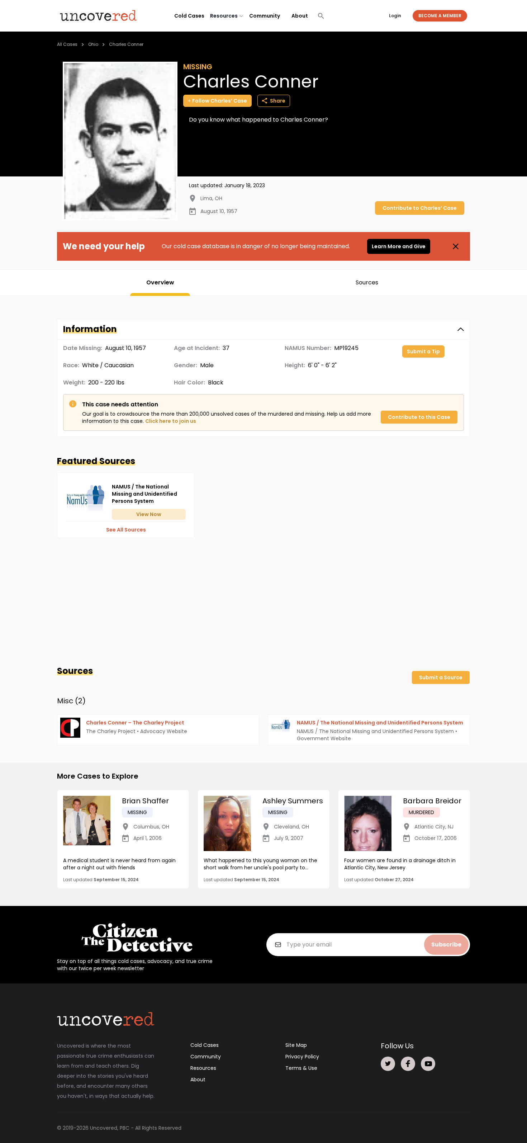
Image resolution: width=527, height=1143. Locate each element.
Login (395, 16)
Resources (203, 1068)
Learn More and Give (399, 246)
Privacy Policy (302, 1056)
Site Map (296, 1045)
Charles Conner (126, 44)
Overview (160, 282)
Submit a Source (440, 677)
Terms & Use (301, 1068)
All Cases (67, 44)
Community (264, 15)
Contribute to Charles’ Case (420, 208)
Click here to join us (170, 421)
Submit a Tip (423, 351)
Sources (367, 282)
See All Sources (126, 529)
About (299, 15)
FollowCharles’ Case (219, 100)
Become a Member (439, 16)
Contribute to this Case (419, 417)
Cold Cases (189, 15)
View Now (148, 514)
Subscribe (446, 944)
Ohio (93, 44)
